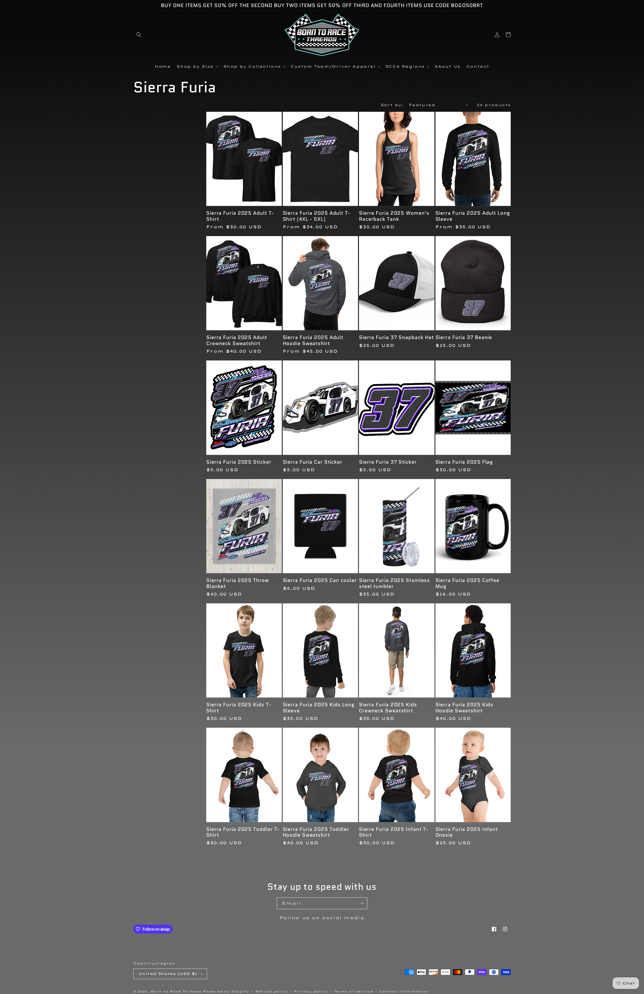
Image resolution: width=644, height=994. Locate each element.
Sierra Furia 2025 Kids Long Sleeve (319, 708)
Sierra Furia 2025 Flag (464, 462)
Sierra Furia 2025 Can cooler (320, 580)
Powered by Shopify (226, 991)
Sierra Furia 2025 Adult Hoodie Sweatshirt (313, 340)
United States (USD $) (168, 974)
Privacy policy (311, 991)
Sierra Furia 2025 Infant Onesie (466, 832)
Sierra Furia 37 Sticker (388, 462)
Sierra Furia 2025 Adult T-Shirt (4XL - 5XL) (316, 216)
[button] (138, 34)
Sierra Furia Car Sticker (313, 462)
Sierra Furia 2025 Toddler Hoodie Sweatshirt (316, 832)
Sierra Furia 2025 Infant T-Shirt (393, 832)
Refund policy (271, 991)
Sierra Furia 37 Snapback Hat (396, 337)
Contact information (404, 991)
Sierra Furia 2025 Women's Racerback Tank (394, 216)
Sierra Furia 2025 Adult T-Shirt (240, 216)
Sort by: (392, 105)
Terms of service (353, 991)
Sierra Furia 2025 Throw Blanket (237, 583)
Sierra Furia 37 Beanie (463, 337)
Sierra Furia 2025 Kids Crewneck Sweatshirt (388, 708)
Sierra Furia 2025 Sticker (238, 462)
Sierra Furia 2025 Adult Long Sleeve (472, 216)
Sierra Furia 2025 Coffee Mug (467, 583)
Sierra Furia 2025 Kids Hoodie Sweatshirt (464, 708)
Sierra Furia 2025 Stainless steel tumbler (394, 583)
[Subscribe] (361, 903)
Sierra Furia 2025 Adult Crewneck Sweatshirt (236, 340)
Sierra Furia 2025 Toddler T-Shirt (243, 832)
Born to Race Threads (176, 991)
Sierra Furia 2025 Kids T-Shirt (238, 708)
